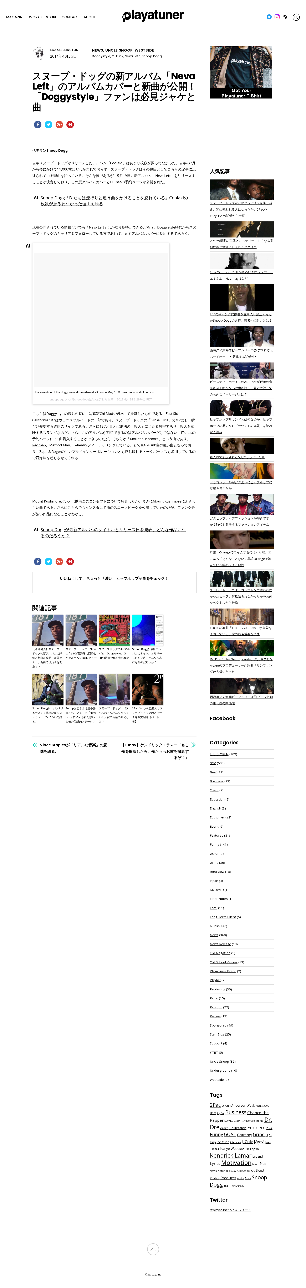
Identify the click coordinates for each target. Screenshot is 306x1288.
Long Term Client (223, 917)
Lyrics (215, 1163)
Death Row (239, 1120)
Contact (70, 17)
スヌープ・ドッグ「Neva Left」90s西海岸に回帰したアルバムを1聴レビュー (81, 653)
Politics (215, 1178)
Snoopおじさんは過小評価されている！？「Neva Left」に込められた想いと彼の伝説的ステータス (81, 714)
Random (216, 1007)
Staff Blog (217, 1034)
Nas (263, 1163)
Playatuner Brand (223, 971)
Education (217, 799)
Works (35, 17)
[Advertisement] (242, 134)
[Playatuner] (153, 22)
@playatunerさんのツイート (230, 1210)
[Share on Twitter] (48, 127)
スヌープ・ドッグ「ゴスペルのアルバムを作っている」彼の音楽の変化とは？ (114, 714)
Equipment (218, 817)
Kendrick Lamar (230, 1155)
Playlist (215, 980)
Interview (217, 871)
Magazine (15, 17)
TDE (226, 1185)
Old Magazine (220, 953)
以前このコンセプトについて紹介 (101, 501)
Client (214, 790)
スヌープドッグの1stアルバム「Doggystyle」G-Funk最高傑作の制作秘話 (114, 653)
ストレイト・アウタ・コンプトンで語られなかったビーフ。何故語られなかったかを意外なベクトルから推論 (241, 596)
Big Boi (220, 1113)
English (215, 808)
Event (214, 826)
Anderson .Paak (243, 1105)
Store (51, 17)
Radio (214, 998)
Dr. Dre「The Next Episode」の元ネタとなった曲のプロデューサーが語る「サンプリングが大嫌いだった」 (241, 665)
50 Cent (226, 1105)
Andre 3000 (262, 1105)
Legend (257, 1156)
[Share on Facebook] (37, 127)
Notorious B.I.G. (227, 1171)
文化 (213, 763)
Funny (214, 844)
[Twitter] (269, 16)
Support (216, 1043)
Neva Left (132, 56)
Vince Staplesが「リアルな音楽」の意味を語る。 (73, 748)
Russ (248, 1178)
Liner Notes (219, 899)
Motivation (236, 1162)
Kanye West (229, 1148)
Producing (217, 989)
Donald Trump (255, 1121)
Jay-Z (259, 1141)
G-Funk (117, 56)
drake (224, 1128)
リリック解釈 (219, 754)
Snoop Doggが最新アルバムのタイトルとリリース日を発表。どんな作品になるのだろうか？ (147, 655)
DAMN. (228, 1121)
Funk (269, 1128)
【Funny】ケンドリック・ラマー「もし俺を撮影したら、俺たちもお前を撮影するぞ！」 (155, 751)
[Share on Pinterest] (70, 127)
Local (213, 908)
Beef (213, 772)
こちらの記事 (178, 169)
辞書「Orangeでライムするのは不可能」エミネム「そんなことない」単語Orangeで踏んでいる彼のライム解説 (240, 558)
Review (215, 1016)
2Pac (215, 1104)
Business (217, 781)
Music (214, 926)
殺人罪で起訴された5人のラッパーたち (237, 457)
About (90, 17)
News (97, 50)
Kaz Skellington (64, 50)
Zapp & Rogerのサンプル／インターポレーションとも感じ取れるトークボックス (103, 451)
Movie (255, 1164)
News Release (220, 944)
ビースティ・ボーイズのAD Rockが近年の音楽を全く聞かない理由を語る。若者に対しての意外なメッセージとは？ (241, 388)
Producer (228, 1177)
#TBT (214, 1052)
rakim (240, 1178)
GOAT (214, 853)
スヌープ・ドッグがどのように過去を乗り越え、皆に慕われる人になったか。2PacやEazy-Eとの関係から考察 (241, 209)
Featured (216, 835)
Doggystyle (101, 56)
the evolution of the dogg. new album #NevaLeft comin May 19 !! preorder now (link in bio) (94, 392)
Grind (214, 862)
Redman (39, 445)
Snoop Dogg (152, 56)
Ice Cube (223, 1142)
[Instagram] (277, 16)
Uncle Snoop (119, 50)
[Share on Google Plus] (59, 127)
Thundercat (236, 1185)
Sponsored (218, 1025)
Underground (220, 1070)
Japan (214, 881)
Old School (243, 1171)
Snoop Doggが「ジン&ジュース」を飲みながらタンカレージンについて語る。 (47, 714)
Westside (144, 50)
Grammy (244, 1134)
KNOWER (217, 890)
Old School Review (224, 962)
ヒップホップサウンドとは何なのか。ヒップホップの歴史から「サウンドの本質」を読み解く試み (241, 425)
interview (235, 1142)
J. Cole (247, 1141)
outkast (258, 1170)
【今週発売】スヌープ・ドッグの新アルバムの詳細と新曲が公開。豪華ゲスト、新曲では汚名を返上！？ (47, 657)
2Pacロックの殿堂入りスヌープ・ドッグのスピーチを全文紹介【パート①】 (147, 714)
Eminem (256, 1127)
